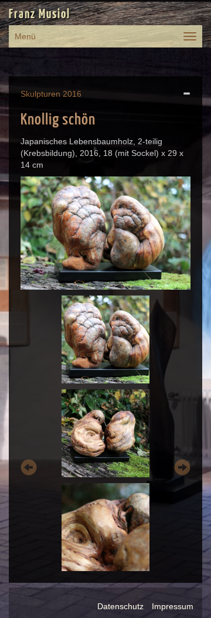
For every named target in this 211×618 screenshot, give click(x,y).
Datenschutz (120, 606)
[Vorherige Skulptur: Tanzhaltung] (29, 469)
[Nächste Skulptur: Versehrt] (182, 469)
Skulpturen (40, 94)
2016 (72, 94)
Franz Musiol (39, 14)
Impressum (172, 606)
